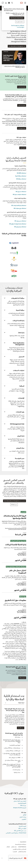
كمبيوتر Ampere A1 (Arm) (19, 807)
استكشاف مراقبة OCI (21, 179)
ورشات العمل (23, 817)
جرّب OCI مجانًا (20, 727)
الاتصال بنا (15, 851)
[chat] (25, 858)
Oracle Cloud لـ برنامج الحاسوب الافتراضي (16, 833)
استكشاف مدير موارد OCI (20, 221)
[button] (25, 3)
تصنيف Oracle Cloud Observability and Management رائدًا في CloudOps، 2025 (15, 95)
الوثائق (24, 815)
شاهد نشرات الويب (21, 87)
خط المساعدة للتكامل (22, 851)
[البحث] (12, 3)
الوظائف (8, 846)
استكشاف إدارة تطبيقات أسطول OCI (17, 223)
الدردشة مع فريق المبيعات (15, 858)
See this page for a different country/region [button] (17, 26)
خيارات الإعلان (14, 846)
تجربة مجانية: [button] (21, 702)
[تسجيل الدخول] (6, 3)
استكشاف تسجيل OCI (21, 191)
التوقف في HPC (22, 828)
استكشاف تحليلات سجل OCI (19, 194)
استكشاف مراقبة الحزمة (20, 176)
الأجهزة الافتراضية (22, 803)
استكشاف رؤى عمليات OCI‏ (20, 208)
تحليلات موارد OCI (21, 137)
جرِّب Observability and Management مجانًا (17, 46)
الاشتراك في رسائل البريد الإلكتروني (19, 849)
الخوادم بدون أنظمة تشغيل (20, 801)
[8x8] (14, 248)
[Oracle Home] (21, 3)
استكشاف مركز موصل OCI (20, 226)
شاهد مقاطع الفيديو (21, 128)
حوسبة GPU (23, 805)
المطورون (24, 819)
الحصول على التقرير (21, 105)
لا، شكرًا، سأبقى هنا (19, 21)
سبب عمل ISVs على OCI (20, 830)
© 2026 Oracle (23, 841)
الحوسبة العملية (22, 826)
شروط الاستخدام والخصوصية (20, 844)
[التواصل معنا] (3, 3)
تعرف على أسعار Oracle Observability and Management (14, 500)
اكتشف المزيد (22, 147)
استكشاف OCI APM (21, 173)
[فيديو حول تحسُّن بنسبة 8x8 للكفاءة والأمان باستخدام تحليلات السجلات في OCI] (14, 57)
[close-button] (2, 858)
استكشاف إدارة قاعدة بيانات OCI (18, 205)
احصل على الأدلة (22, 677)
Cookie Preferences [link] (22, 846)
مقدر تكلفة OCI (14, 504)
